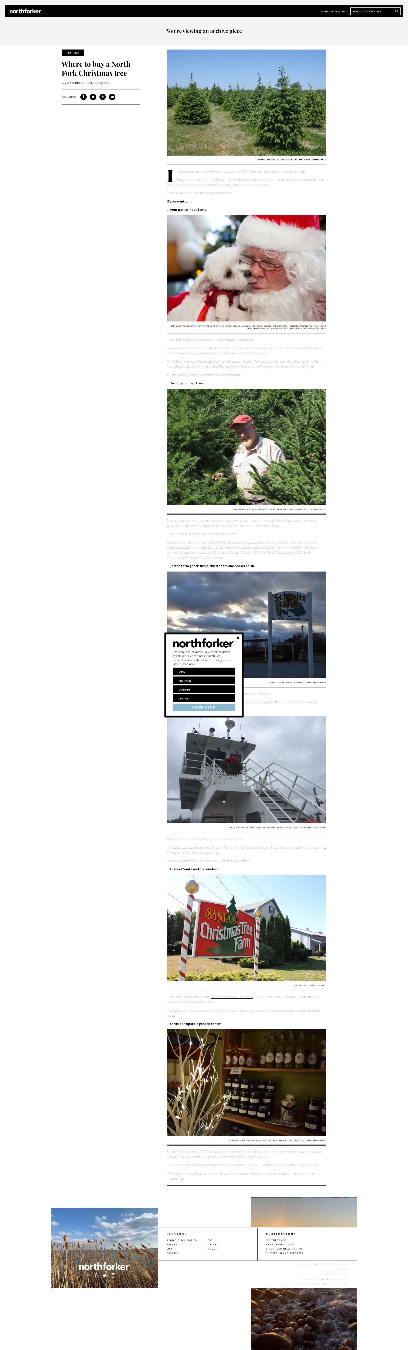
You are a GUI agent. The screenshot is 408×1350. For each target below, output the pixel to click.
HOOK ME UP (203, 707)
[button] (204, 658)
